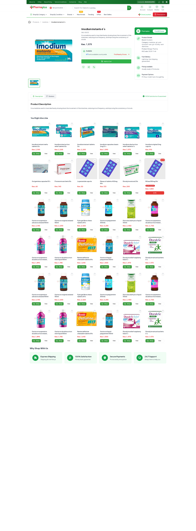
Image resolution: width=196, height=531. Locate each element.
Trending (91, 14)
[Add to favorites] (83, 67)
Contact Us (72, 2)
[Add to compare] (94, 67)
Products (36, 22)
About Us (32, 2)
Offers (40, 2)
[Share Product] (89, 67)
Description (39, 96)
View (46, 153)
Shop (37, 153)
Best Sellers (108, 14)
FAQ (85, 2)
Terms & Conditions (61, 2)
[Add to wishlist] (49, 123)
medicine (45, 22)
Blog (80, 2)
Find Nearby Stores (120, 54)
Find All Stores (159, 31)
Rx (155, 193)
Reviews (51, 96)
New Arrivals (81, 14)
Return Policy (48, 2)
